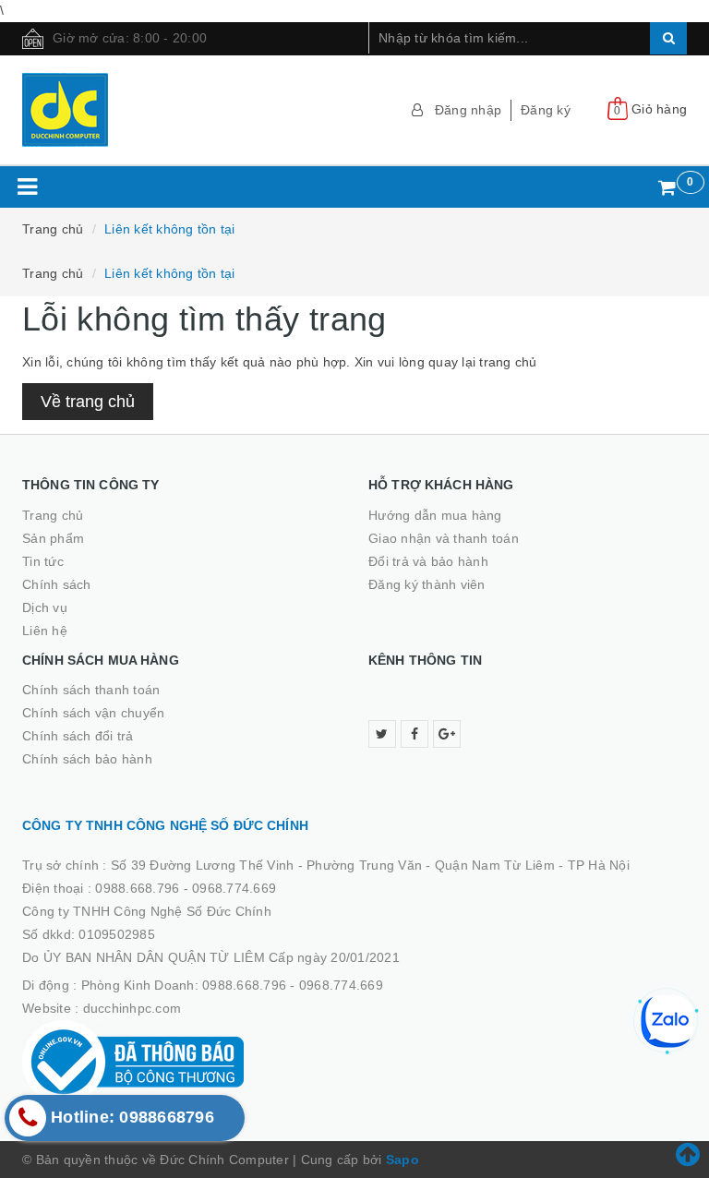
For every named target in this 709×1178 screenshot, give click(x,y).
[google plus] (447, 734)
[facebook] (414, 734)
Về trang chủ (88, 401)
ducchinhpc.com (132, 1008)
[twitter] (382, 734)
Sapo (402, 1159)
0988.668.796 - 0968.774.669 (185, 888)
